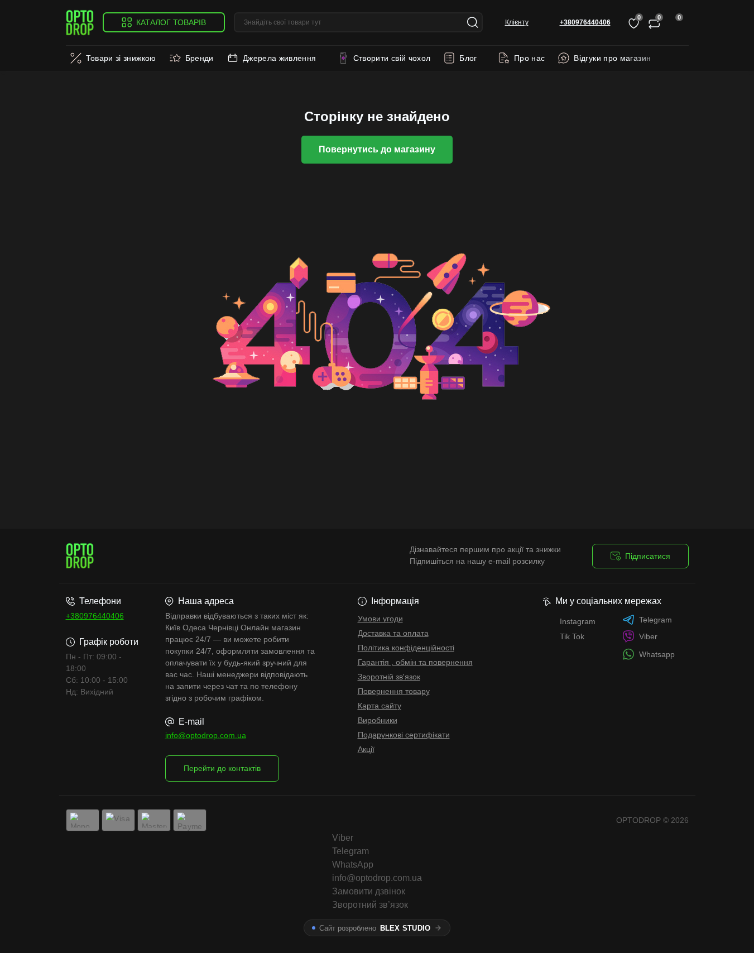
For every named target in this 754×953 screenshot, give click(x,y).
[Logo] (80, 22)
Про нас (529, 58)
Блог (468, 58)
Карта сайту (379, 705)
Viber (648, 636)
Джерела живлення (279, 58)
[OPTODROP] (218, 555)
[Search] (472, 22)
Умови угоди (380, 618)
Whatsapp (657, 654)
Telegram (655, 619)
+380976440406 (95, 615)
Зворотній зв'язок (389, 676)
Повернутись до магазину (377, 149)
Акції (366, 749)
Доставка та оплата (393, 633)
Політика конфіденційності (406, 647)
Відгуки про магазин (612, 58)
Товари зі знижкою (121, 58)
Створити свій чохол (392, 58)
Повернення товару (394, 691)
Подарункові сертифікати (404, 734)
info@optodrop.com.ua (205, 735)
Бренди (199, 58)
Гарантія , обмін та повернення (415, 662)
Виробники (377, 720)
